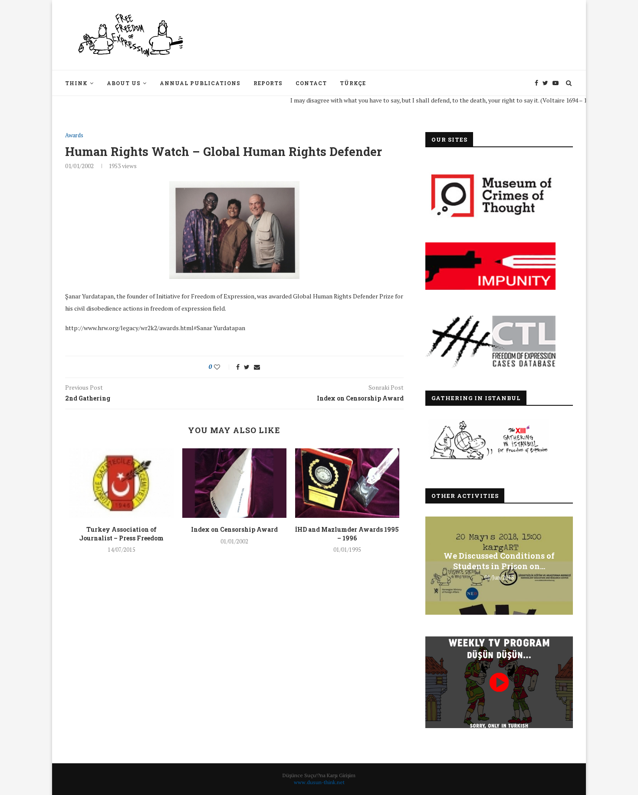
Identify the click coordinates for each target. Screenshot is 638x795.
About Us (124, 83)
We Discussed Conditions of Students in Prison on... (499, 560)
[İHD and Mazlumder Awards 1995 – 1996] (347, 483)
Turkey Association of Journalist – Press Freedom (121, 533)
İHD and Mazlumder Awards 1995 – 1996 (347, 533)
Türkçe (353, 83)
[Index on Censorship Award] (234, 483)
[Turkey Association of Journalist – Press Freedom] (121, 483)
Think (76, 83)
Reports (268, 83)
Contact (311, 83)
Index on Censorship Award (234, 529)
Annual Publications (200, 83)
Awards (74, 135)
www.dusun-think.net (319, 782)
